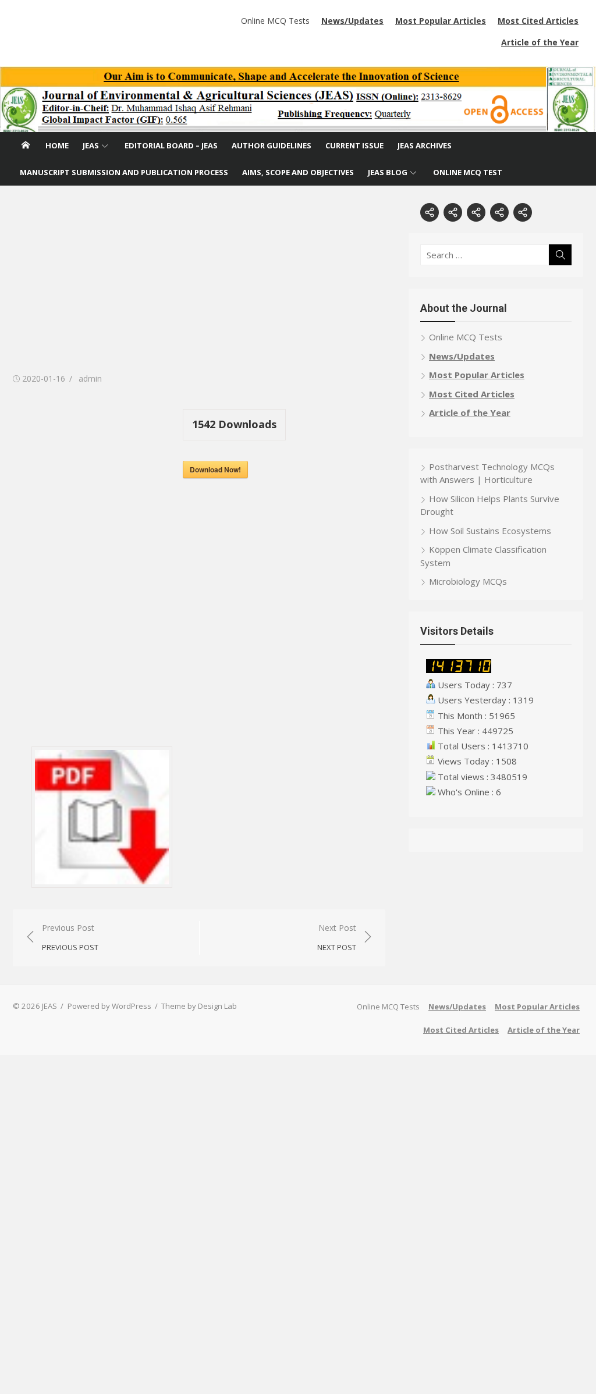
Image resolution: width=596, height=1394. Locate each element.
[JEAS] (298, 99)
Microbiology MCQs (468, 581)
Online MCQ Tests (275, 20)
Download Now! (215, 469)
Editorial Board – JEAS (171, 145)
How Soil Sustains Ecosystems (490, 530)
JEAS (91, 145)
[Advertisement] (199, 284)
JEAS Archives (425, 145)
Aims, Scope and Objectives (298, 172)
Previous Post (70, 937)
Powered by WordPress (109, 1006)
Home (57, 145)
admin (90, 378)
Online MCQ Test (467, 172)
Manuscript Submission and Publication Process (124, 172)
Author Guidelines (271, 145)
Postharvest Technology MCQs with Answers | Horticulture (487, 473)
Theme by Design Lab (199, 1006)
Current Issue (354, 145)
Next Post (336, 937)
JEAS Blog (387, 172)
